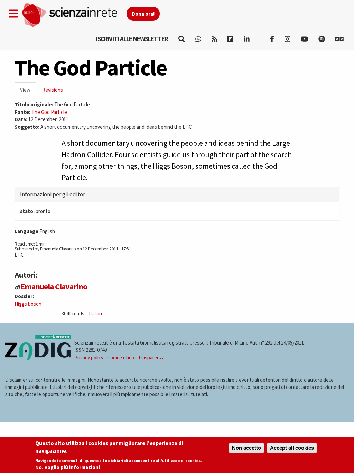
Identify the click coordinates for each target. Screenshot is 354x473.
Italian (95, 313)
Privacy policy (88, 357)
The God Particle (49, 112)
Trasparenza (151, 357)
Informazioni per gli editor (52, 194)
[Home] (74, 15)
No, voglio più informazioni (67, 467)
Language (26, 231)
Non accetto (246, 448)
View (28, 92)
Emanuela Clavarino (53, 286)
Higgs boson (28, 304)
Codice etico (120, 357)
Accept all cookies (292, 448)
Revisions (52, 90)
